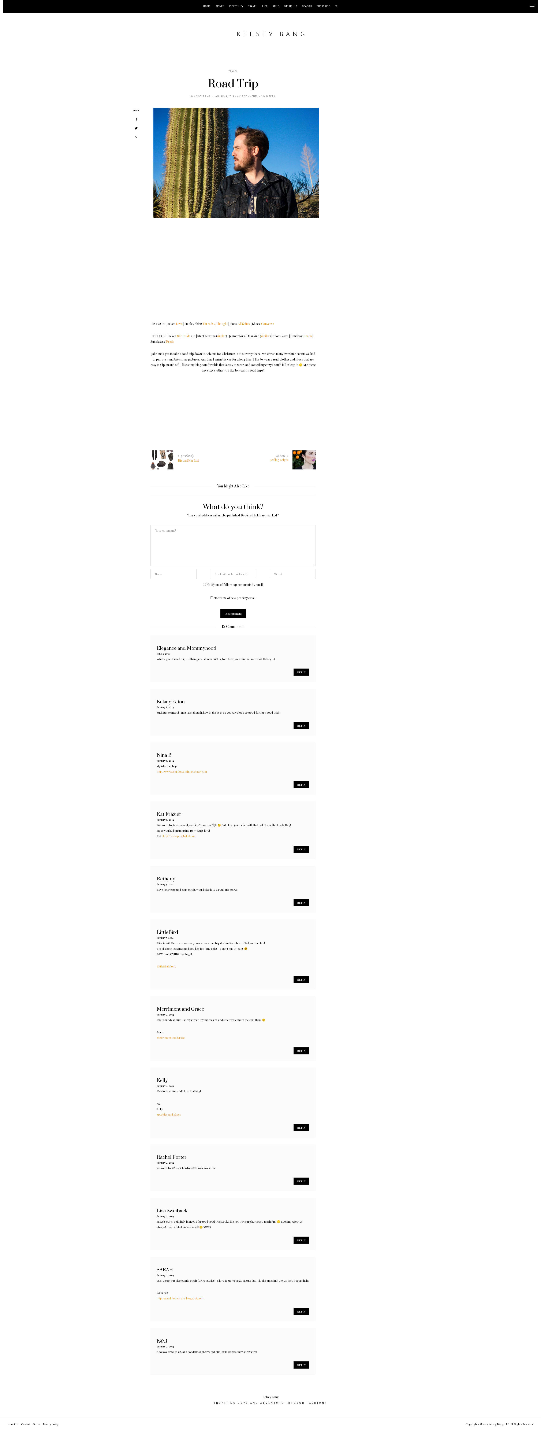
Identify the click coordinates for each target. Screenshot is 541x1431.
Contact (25, 1424)
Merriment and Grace (171, 1037)
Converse (267, 324)
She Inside (183, 336)
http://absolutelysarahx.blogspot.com (180, 1298)
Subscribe (323, 6)
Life (265, 6)
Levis (179, 324)
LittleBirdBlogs (166, 966)
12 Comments (249, 96)
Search (307, 6)
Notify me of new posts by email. (235, 598)
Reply (301, 672)
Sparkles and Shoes (169, 1114)
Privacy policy (51, 1424)
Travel (252, 6)
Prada (308, 336)
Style (276, 6)
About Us (13, 1424)
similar (221, 336)
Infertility (236, 6)
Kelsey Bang (202, 96)
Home (206, 6)
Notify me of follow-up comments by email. (234, 585)
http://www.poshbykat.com (179, 836)
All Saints (244, 324)
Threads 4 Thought (215, 324)
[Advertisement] (233, 402)
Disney (220, 6)
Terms (36, 1424)
